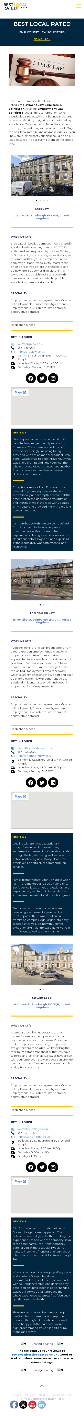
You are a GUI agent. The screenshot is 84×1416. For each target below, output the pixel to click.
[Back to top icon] (42, 1385)
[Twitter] (42, 378)
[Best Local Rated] (15, 6)
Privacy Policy (55, 1398)
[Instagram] (53, 378)
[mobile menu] (78, 6)
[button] (15, 176)
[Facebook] (31, 378)
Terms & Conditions (32, 1398)
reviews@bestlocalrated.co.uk (34, 1354)
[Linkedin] (53, 782)
